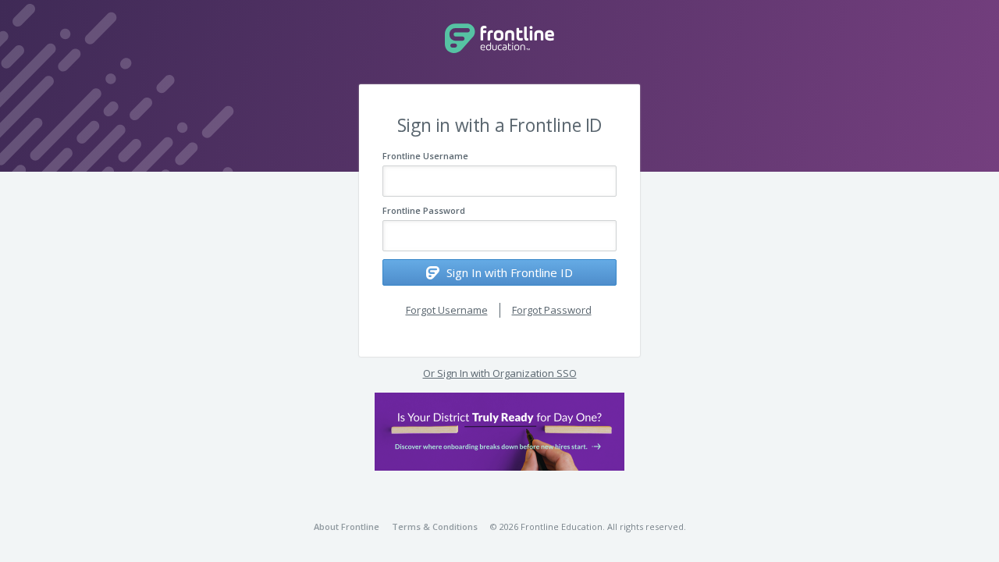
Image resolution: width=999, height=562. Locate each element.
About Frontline (346, 526)
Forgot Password (552, 310)
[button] (499, 432)
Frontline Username (425, 156)
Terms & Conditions (435, 526)
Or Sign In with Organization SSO (500, 373)
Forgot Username (447, 310)
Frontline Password (423, 210)
